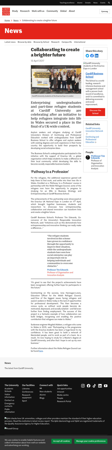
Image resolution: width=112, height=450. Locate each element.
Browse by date (24, 42)
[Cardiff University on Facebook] (88, 386)
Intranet (60, 392)
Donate (88, 3)
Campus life (67, 42)
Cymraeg (104, 11)
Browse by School (41, 42)
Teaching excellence (67, 3)
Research (25, 11)
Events (102, 3)
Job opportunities (64, 389)
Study (15, 11)
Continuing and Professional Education (92, 139)
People (60, 398)
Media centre (63, 395)
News (95, 3)
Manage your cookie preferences (91, 441)
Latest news (10, 42)
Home (7, 21)
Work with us (38, 11)
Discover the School (95, 112)
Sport (24, 401)
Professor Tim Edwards (60, 272)
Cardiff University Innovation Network (94, 129)
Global (63, 11)
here (41, 351)
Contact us (9, 400)
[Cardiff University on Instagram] (83, 386)
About (72, 11)
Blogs (42, 398)
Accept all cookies (61, 441)
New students (46, 392)
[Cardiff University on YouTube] (105, 386)
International (79, 42)
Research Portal (64, 401)
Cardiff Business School (94, 75)
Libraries (26, 389)
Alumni (79, 3)
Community (52, 11)
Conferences (27, 392)
